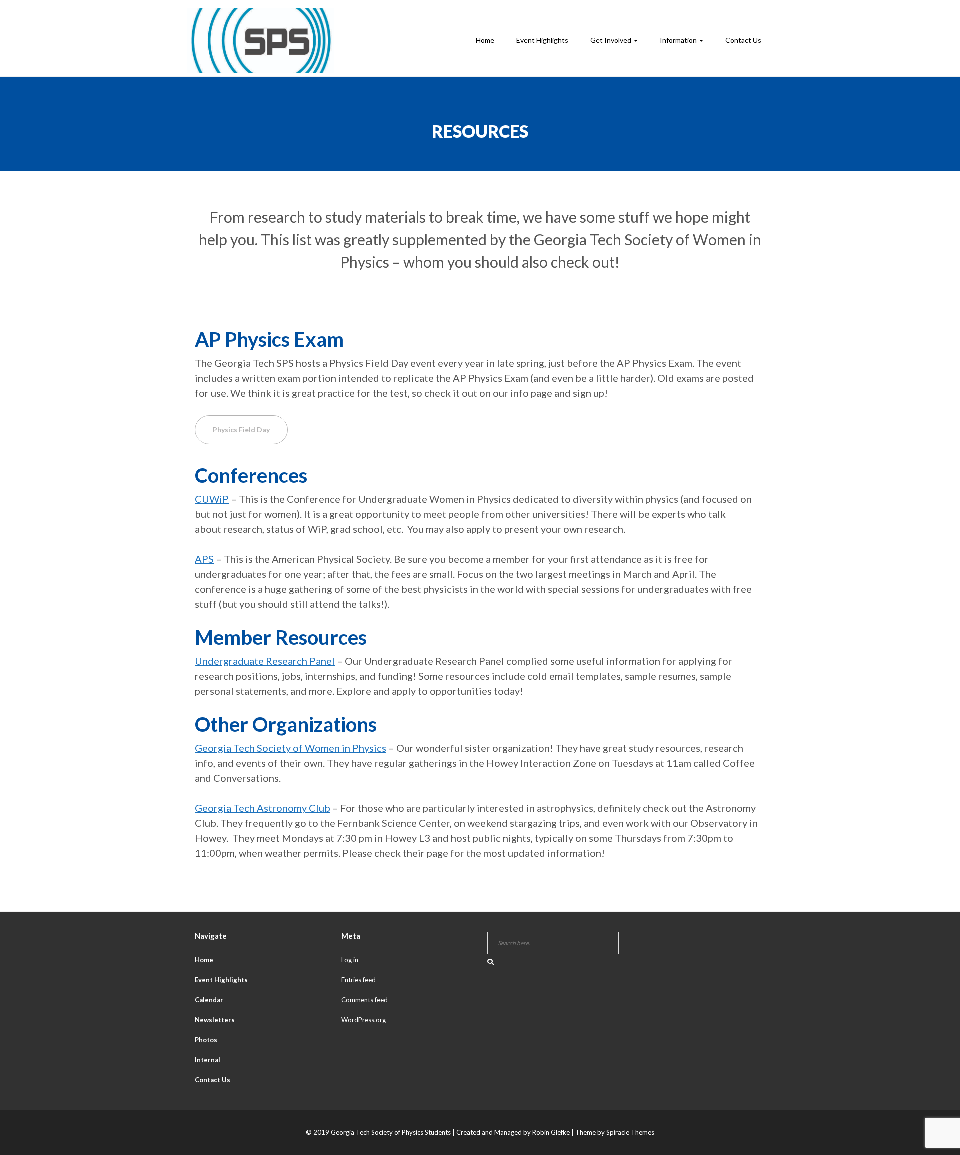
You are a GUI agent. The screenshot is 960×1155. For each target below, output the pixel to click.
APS (204, 559)
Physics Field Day (241, 429)
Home (485, 40)
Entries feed (359, 980)
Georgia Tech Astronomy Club (262, 808)
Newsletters (215, 1020)
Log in (350, 960)
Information (679, 40)
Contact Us (744, 40)
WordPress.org (364, 1020)
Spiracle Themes (630, 1132)
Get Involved (611, 40)
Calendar (209, 1000)
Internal (207, 1060)
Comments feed (365, 1000)
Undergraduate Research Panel (265, 661)
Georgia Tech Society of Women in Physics (290, 748)
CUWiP (212, 499)
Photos (206, 1040)
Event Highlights (542, 40)
